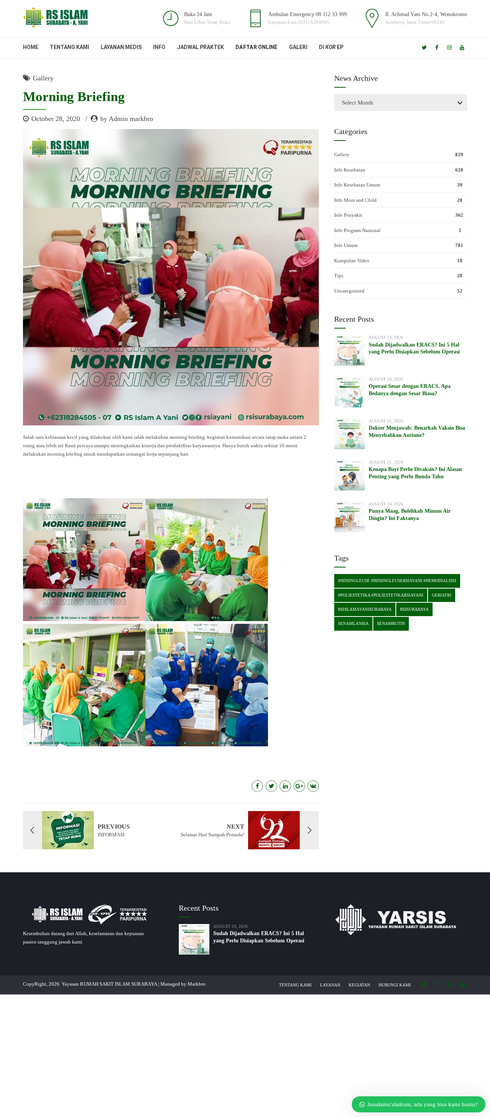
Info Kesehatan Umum (357, 185)
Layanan (330, 985)
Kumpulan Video (351, 260)
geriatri (441, 595)
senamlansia (353, 623)
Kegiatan (359, 985)
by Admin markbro (126, 119)
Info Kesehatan (349, 170)
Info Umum (346, 245)
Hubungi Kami (395, 985)
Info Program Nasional (357, 230)
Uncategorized (349, 291)
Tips (338, 275)
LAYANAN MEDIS (121, 47)
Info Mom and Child (355, 200)
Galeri (298, 47)
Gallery (43, 78)
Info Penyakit (348, 215)
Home (30, 47)
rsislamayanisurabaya (365, 609)
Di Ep (331, 47)
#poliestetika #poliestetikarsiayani (380, 595)
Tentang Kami (69, 47)
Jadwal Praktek (200, 47)
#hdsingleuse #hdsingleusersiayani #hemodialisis (397, 580)
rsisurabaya (414, 609)
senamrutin (391, 623)
